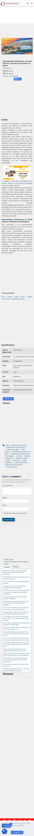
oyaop (8, 460)
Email (4, 505)
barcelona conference (19, 445)
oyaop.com (16, 460)
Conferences (7, 68)
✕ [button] (11, 824)
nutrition (19, 456)
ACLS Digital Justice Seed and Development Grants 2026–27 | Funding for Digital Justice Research (16, 618)
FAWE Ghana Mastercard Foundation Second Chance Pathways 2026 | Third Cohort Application (16, 603)
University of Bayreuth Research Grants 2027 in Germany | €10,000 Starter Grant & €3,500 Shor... (16, 644)
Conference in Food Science (15, 447)
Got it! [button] (17, 832)
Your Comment (7, 485)
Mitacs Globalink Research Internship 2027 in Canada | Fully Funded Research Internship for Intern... (17, 633)
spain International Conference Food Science (16, 464)
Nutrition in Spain (21, 458)
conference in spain (12, 449)
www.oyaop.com (11, 467)
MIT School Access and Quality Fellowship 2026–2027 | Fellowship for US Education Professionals (15, 659)
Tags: (8, 445)
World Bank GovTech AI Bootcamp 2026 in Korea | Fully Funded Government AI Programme (15, 572)
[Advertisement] (17, 12)
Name (4, 498)
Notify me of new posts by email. (15, 513)
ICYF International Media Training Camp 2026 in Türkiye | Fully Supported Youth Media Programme (16, 592)
